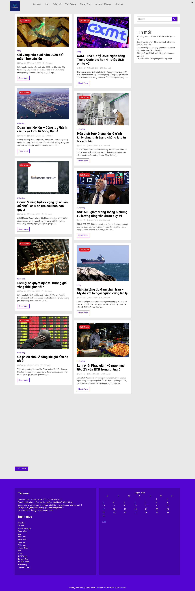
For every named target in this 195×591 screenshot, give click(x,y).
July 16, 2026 (93, 68)
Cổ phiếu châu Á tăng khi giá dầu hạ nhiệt (42, 359)
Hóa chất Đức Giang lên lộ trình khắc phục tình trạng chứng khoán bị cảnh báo (101, 137)
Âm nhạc (37, 4)
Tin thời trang (23, 562)
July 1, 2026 (93, 298)
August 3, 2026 (34, 291)
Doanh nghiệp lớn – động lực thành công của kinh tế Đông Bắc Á (42, 129)
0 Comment (49, 63)
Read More (23, 78)
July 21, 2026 (34, 365)
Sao (47, 4)
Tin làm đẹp (23, 559)
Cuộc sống (21, 123)
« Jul (104, 522)
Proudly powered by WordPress (82, 587)
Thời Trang (70, 4)
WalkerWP (121, 587)
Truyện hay (22, 564)
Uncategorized (24, 567)
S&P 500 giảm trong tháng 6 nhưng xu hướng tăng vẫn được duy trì (102, 214)
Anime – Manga (103, 4)
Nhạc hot (21, 537)
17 (104, 509)
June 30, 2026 (94, 374)
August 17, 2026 (35, 63)
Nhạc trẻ (119, 4)
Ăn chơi (21, 526)
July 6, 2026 (93, 220)
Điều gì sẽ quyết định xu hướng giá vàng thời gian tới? (42, 285)
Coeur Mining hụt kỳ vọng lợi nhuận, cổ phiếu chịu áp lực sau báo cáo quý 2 (43, 206)
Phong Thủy (85, 4)
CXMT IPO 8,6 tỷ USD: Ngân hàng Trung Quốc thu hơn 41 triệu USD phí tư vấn (101, 59)
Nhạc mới (22, 539)
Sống (55, 4)
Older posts (21, 468)
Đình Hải (22, 63)
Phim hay (22, 545)
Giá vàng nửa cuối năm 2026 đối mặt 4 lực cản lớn (40, 57)
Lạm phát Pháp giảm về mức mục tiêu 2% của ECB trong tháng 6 (101, 367)
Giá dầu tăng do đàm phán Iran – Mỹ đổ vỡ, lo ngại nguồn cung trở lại (102, 291)
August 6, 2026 (34, 214)
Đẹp (19, 534)
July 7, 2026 (93, 146)
